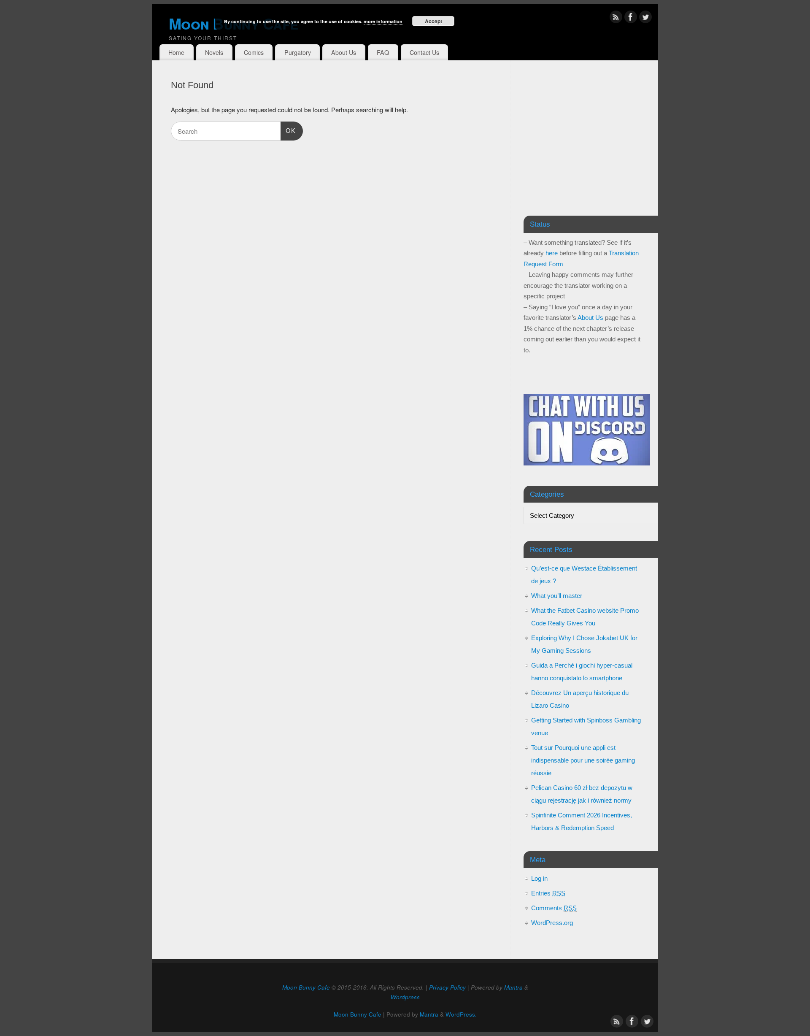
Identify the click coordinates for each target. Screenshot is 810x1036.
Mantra (513, 987)
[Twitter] (645, 18)
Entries (548, 893)
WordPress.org (552, 922)
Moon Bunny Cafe (306, 987)
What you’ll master (556, 595)
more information (383, 21)
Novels (214, 52)
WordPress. (461, 1014)
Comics (254, 52)
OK (288, 130)
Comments (554, 908)
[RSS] (616, 18)
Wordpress (405, 997)
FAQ (383, 52)
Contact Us (424, 52)
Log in (539, 878)
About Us (343, 52)
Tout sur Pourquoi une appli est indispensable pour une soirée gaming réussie (583, 760)
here (551, 253)
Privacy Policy (447, 987)
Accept (433, 21)
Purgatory (297, 52)
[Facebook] (630, 18)
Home (176, 52)
